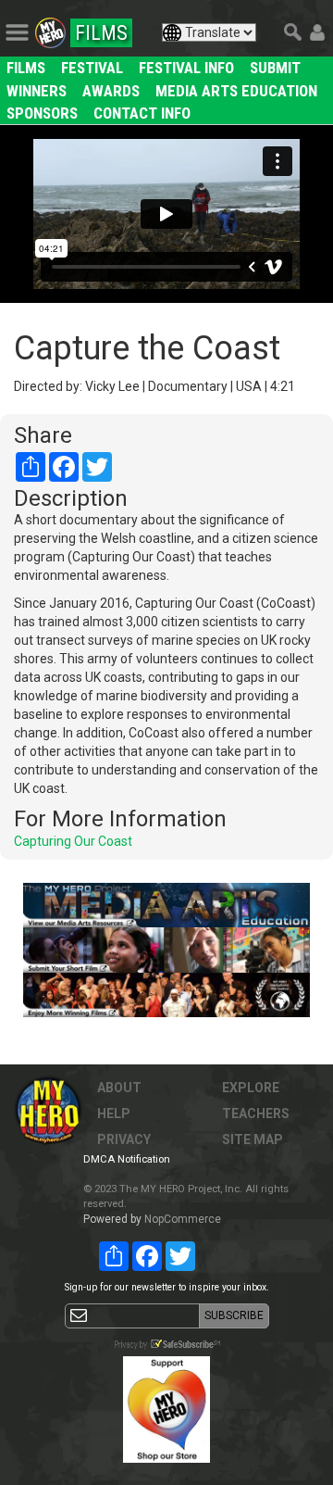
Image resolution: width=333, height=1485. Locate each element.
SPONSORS (42, 113)
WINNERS (36, 91)
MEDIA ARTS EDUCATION (236, 91)
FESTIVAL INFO (186, 67)
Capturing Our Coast (73, 841)
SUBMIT (275, 67)
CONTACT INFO (142, 113)
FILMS (25, 67)
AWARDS (111, 91)
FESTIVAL (92, 67)
